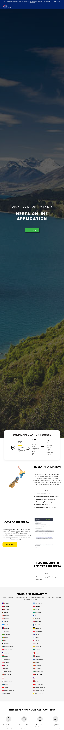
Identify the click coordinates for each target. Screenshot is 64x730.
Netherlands (39, 659)
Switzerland (39, 684)
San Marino (8, 672)
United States (39, 690)
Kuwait (6, 643)
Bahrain (37, 606)
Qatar (6, 668)
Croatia (7, 619)
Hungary (7, 634)
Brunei (6, 612)
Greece (6, 631)
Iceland (37, 634)
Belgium (6, 609)
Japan (37, 640)
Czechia (6, 622)
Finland (37, 625)
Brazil (37, 609)
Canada (6, 615)
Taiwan (6, 687)
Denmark (38, 622)
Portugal (38, 665)
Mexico (37, 656)
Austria (6, 606)
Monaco (7, 659)
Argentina (38, 603)
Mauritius (7, 656)
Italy (5, 640)
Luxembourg (8, 650)
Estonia (6, 625)
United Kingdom (9, 690)
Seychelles (7, 675)
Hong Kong (38, 631)
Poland (6, 665)
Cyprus (37, 619)
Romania (38, 668)
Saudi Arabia (39, 672)
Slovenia (38, 678)
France (6, 628)
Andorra (7, 603)
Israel (37, 637)
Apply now (32, 230)
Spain (36, 681)
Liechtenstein (8, 647)
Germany (38, 628)
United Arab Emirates (41, 687)
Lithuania (38, 647)
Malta (37, 653)
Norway (7, 662)
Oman (37, 662)
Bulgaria (38, 612)
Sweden (6, 684)
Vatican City (39, 693)
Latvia (37, 643)
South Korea (8, 681)
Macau (37, 650)
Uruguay (7, 693)
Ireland (6, 637)
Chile (36, 615)
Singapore (38, 675)
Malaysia (7, 653)
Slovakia (7, 678)
